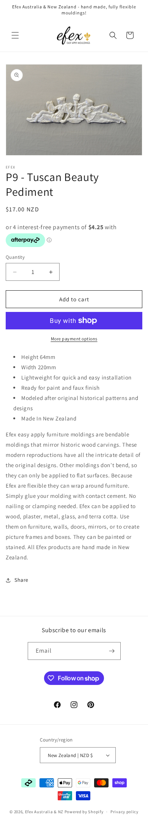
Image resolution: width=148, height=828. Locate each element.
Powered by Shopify (84, 811)
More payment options (74, 339)
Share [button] (21, 579)
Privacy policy (124, 811)
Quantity (15, 257)
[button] (15, 35)
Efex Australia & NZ (44, 811)
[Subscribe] (112, 651)
